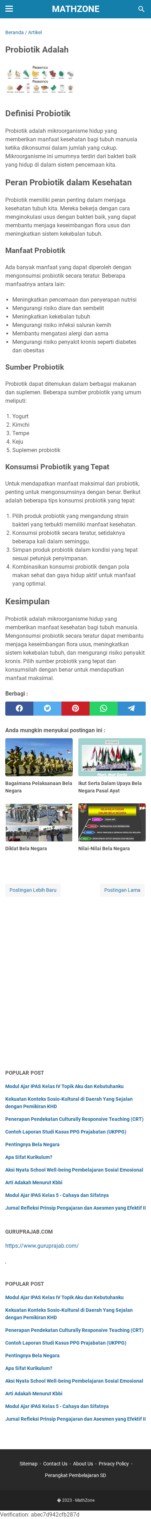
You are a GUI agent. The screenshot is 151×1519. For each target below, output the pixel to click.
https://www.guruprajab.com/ (42, 1245)
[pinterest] (75, 709)
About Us (83, 1463)
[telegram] (132, 709)
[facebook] (19, 709)
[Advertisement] (75, 983)
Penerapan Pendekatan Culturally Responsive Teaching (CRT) (74, 1119)
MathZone (75, 9)
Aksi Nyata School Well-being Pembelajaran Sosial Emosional (74, 1170)
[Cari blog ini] (141, 9)
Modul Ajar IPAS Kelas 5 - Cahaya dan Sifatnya (57, 1195)
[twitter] (47, 709)
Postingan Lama (122, 890)
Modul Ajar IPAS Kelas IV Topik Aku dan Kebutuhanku (64, 1086)
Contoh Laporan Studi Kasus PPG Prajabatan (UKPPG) (65, 1132)
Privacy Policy (114, 1463)
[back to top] (137, 1503)
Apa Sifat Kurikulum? (28, 1157)
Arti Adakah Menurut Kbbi (34, 1182)
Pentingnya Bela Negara (32, 1144)
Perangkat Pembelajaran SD (75, 1475)
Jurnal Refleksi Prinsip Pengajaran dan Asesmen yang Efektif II (75, 1208)
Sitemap (29, 1463)
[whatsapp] (104, 709)
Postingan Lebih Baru (33, 890)
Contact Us (55, 1463)
